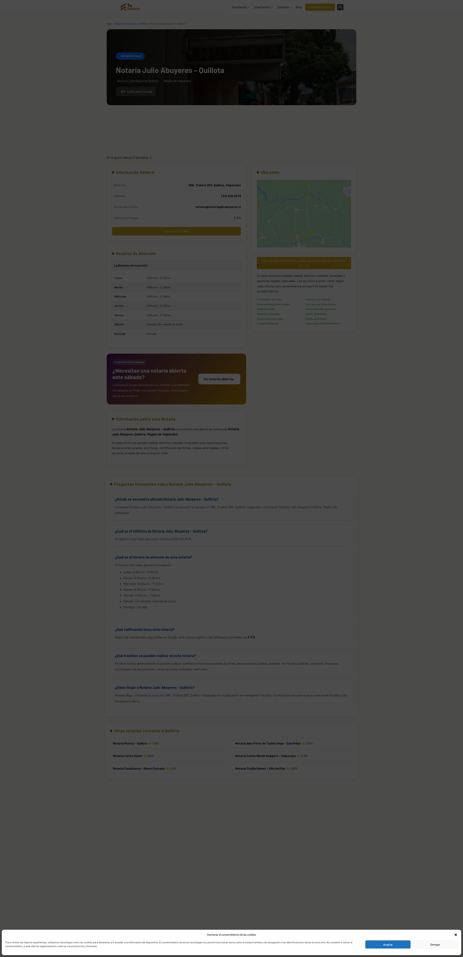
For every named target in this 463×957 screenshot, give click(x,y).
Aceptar (388, 944)
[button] (456, 934)
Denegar (435, 944)
